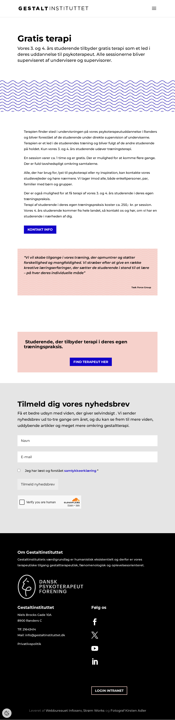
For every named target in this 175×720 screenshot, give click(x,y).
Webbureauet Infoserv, (64, 710)
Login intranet (109, 691)
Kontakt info (40, 229)
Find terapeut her (90, 362)
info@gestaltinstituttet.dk (45, 635)
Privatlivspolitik (29, 644)
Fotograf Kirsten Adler (128, 710)
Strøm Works (94, 710)
